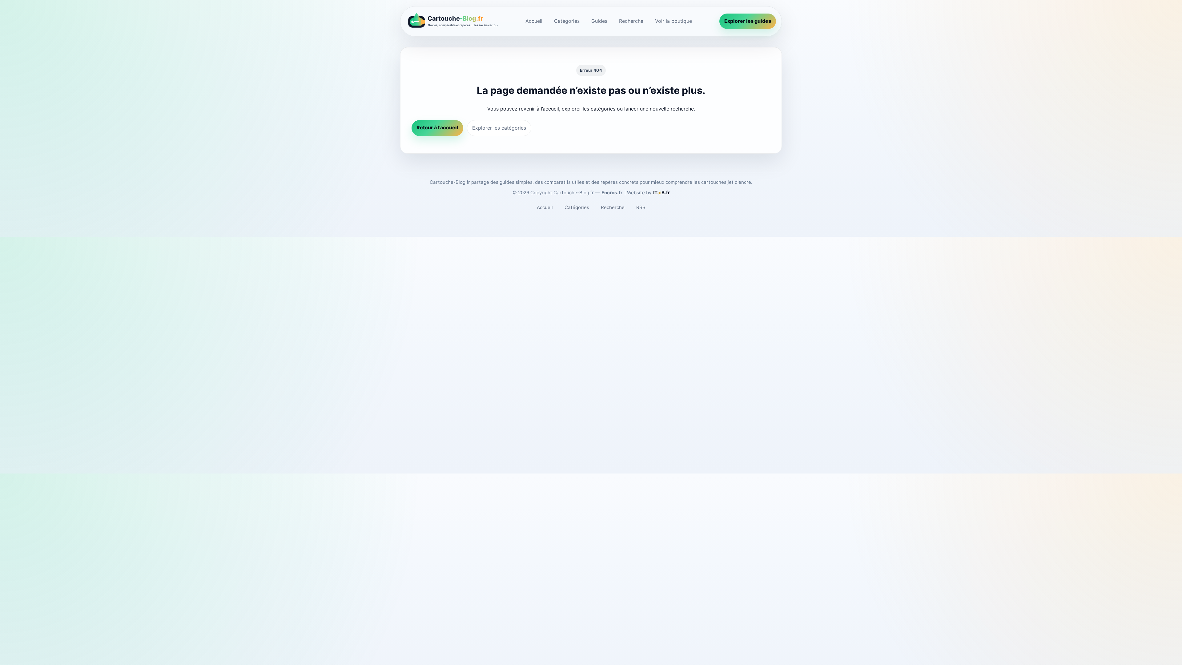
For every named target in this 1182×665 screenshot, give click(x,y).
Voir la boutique (673, 21)
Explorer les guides (747, 21)
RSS (640, 207)
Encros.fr (611, 192)
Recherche (631, 21)
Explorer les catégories (499, 128)
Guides (599, 21)
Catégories (567, 21)
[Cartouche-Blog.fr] (452, 21)
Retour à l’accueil (437, 127)
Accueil (533, 21)
